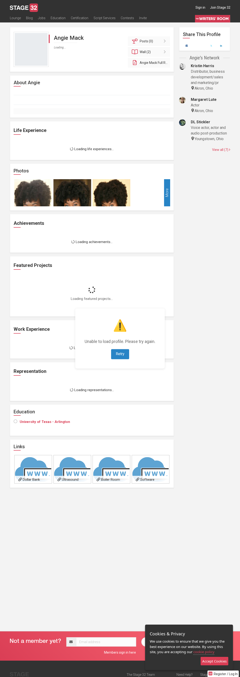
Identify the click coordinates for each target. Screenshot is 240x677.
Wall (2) (145, 52)
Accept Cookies (214, 661)
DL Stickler (200, 122)
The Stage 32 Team (141, 675)
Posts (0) (146, 41)
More (167, 192)
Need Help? (184, 675)
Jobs (41, 18)
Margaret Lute (204, 99)
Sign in (200, 7)
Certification (79, 18)
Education (58, 18)
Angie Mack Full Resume (155, 63)
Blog (29, 18)
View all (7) (220, 150)
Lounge (15, 18)
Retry (120, 354)
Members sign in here (120, 652)
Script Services (105, 18)
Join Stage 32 (220, 7)
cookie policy (203, 651)
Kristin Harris (202, 66)
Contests (127, 18)
